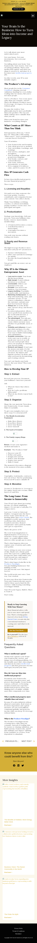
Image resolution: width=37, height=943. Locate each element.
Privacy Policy (18, 928)
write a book (24, 517)
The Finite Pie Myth (11, 914)
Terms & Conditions (18, 931)
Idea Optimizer (13, 636)
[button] (32, 15)
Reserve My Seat (18, 8)
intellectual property (24, 73)
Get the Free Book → (18, 630)
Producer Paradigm (11, 564)
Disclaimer (18, 934)
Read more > (8, 825)
